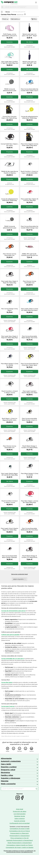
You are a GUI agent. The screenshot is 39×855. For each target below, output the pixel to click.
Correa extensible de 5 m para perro (12, 658)
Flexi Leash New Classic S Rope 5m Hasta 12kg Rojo (9, 337)
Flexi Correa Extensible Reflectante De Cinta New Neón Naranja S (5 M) (29, 529)
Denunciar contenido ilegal (19, 574)
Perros (7, 12)
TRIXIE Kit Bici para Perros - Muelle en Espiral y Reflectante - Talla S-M (9, 172)
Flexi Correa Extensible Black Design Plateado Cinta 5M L (9, 556)
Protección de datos (19, 811)
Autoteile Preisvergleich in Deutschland (19, 840)
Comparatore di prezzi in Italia (19, 828)
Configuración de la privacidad (20, 823)
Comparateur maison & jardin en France (20, 845)
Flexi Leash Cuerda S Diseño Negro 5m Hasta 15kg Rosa (29, 391)
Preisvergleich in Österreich (19, 833)
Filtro (35, 19)
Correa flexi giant (6, 682)
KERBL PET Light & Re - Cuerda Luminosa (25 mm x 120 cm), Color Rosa (29, 254)
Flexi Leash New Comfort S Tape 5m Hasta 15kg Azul (9, 62)
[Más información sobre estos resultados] (25, 14)
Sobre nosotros (20, 818)
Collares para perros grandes (10, 634)
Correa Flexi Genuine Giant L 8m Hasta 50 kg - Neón (10, 117)
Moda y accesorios (8, 784)
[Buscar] (2, 7)
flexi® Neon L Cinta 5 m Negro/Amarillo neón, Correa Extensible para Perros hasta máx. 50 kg (9, 419)
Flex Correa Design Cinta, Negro (9, 309)
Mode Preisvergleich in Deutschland (20, 843)
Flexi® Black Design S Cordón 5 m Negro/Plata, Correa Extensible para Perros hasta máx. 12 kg (29, 446)
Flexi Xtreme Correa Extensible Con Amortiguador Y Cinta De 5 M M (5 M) (29, 282)
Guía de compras (19, 821)
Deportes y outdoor (9, 767)
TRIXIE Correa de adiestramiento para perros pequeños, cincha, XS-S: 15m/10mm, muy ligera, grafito (9, 89)
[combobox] (21, 7)
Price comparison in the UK (20, 838)
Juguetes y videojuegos (10, 778)
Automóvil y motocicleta (11, 761)
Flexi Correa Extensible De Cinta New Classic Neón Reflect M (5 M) (29, 364)
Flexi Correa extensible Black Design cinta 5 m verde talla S (29, 419)
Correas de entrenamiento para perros (13, 610)
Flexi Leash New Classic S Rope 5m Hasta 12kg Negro (9, 282)
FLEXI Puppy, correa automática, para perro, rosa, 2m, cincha (9, 34)
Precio (4, 19)
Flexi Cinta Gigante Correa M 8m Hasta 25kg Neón (29, 144)
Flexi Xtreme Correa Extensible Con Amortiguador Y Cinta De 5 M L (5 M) (9, 254)
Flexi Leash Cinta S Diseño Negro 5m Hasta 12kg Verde (9, 529)
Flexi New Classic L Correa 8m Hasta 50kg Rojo (29, 501)
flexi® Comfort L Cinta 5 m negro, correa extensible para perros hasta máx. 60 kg (29, 172)
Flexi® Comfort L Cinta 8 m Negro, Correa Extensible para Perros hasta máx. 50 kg (10, 391)
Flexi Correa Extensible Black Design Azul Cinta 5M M (29, 337)
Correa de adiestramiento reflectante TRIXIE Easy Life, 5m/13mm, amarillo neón (29, 117)
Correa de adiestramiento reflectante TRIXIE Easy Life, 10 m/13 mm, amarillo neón (9, 199)
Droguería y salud (8, 770)
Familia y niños (7, 775)
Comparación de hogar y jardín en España (19, 847)
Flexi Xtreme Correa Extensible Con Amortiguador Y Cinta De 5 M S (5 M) (9, 446)
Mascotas (4, 781)
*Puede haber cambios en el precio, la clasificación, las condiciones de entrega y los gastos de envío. (19, 851)
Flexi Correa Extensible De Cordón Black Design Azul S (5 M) (29, 227)
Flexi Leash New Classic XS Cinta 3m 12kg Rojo (29, 199)
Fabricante (14, 19)
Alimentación (6, 758)
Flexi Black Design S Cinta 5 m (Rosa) (9, 364)
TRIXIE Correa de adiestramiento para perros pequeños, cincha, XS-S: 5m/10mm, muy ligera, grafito (9, 227)
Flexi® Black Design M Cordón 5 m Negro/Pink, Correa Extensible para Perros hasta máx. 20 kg (29, 556)
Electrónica (5, 772)
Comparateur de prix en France (19, 831)
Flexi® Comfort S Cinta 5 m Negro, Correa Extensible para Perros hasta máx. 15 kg (10, 501)
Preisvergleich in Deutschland (19, 835)
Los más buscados (19, 814)
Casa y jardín (6, 764)
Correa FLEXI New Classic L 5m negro (9, 144)
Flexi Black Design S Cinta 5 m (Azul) (29, 474)
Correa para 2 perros (7, 706)
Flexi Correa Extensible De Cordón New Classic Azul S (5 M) (29, 89)
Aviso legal (19, 809)
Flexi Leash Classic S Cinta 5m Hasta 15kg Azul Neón (29, 309)
